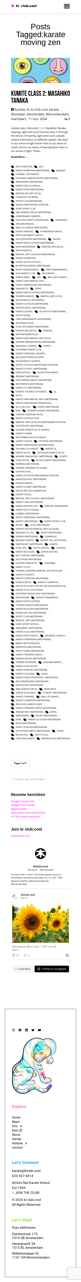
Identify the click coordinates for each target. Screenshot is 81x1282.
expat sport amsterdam (29, 685)
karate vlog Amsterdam (30, 631)
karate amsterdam (26, 521)
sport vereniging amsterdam (33, 517)
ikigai (44, 673)
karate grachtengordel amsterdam (37, 677)
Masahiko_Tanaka (26, 345)
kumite (20, 109)
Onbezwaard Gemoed (28, 216)
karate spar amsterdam (29, 189)
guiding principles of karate (32, 429)
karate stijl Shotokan (53, 540)
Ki (28, 109)
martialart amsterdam (29, 544)
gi (55, 391)
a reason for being (27, 197)
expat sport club (25, 208)
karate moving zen (27, 505)
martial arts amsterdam (30, 620)
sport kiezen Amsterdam (30, 650)
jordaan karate (52, 662)
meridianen (22, 715)
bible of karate (50, 696)
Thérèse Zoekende (26, 662)
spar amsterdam (25, 246)
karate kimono (24, 231)
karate (54, 109)
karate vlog (23, 566)
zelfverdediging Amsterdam (32, 681)
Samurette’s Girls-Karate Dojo (28, 812)
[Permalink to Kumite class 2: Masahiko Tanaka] (40, 82)
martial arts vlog (51, 296)
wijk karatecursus (26, 688)
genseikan (61, 219)
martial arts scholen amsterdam (35, 254)
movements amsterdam (29, 383)
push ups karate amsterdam (32, 326)
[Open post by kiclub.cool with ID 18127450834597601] (40, 922)
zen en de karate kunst (29, 704)
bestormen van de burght (31, 437)
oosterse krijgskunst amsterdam (35, 593)
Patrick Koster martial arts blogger (37, 528)
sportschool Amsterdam (30, 307)
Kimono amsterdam (56, 505)
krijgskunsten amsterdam (31, 658)
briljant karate (24, 540)
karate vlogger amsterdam (44, 719)
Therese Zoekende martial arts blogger (39, 570)
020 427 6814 (22, 1176)
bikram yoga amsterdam (55, 738)
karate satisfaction (27, 418)
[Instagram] (13, 1030)
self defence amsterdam (30, 555)
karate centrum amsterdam (32, 578)
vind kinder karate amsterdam (33, 380)
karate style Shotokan (29, 589)
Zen (41, 166)
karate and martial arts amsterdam (37, 399)
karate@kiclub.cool (26, 1171)
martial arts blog (52, 246)
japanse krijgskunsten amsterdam (35, 341)
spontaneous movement (30, 300)
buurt (19, 524)
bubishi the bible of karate (31, 391)
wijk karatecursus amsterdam (33, 212)
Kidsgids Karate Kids (22, 801)
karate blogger (25, 551)
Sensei (16, 1139)
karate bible (23, 277)
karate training (25, 696)
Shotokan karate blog (50, 452)
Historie (17, 1143)
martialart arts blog (28, 193)
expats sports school (28, 261)
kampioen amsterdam (28, 646)
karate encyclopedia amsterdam (35, 292)
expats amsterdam (48, 406)
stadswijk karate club (28, 349)
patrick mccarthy (26, 330)
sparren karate (25, 296)
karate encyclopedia (28, 185)
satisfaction (23, 471)
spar (18, 719)
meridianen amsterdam (29, 181)
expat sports (23, 372)
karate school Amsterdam (31, 368)
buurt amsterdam (46, 715)
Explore (19, 1106)
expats (47, 345)
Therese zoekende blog (29, 414)
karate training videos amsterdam (36, 707)
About (16, 1135)
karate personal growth (30, 353)
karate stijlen (24, 441)
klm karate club (25, 273)
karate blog (23, 452)
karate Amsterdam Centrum (32, 204)
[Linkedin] (26, 1030)
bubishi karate (24, 483)
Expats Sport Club (54, 521)
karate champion (48, 582)
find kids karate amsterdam (32, 219)
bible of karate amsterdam (31, 227)
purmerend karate (51, 231)
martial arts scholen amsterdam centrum (40, 422)
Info (14, 1126)
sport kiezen (23, 315)
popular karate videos (29, 235)
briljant (60, 170)
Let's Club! (22, 1220)
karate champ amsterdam (31, 486)
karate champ (24, 433)
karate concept (25, 574)
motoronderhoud (27, 334)
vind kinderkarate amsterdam (33, 319)
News (16, 1122)
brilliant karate (57, 277)
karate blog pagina (27, 509)
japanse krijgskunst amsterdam (34, 456)
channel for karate (27, 174)
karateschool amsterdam (31, 479)
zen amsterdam (24, 223)
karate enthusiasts (27, 635)
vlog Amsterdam (40, 524)
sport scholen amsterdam (31, 727)
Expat (38, 288)
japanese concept (55, 635)
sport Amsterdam (51, 532)
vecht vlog (41, 734)
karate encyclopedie (28, 601)
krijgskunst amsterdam (29, 711)
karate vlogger (25, 673)
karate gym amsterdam (29, 502)
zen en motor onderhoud (31, 490)
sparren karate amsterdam (43, 410)
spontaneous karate (28, 361)
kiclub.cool (35, 912)
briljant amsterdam (27, 376)
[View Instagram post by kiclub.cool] (64, 938)
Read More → (19, 157)
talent (57, 239)
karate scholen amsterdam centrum (37, 475)
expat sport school (27, 624)
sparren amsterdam (27, 463)
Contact (17, 1147)
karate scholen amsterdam (32, 303)
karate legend (24, 311)
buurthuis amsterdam (52, 311)
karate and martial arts (30, 280)
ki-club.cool (23, 406)
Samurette (22, 288)
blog (19, 395)
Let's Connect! (25, 1162)
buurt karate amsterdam (50, 460)
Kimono (47, 330)
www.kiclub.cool (20, 836)
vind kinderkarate (56, 269)
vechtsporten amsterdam (31, 239)
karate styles (23, 494)
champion (50, 536)
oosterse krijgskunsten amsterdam (36, 178)
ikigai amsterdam (26, 723)
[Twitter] (32, 1030)
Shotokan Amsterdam (28, 559)
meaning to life (25, 532)
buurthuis (22, 734)
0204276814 (50, 688)
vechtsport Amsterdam (29, 425)
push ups (21, 547)
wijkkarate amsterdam (29, 627)
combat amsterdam (27, 513)
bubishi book (23, 582)
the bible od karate (27, 448)
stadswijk (49, 563)
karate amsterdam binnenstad (33, 402)
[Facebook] (19, 1030)
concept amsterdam (54, 692)
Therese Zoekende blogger (31, 467)
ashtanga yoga (24, 322)
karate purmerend (47, 597)
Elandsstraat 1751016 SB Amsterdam (27, 1236)
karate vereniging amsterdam (33, 639)
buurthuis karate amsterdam (33, 265)
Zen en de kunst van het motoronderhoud (41, 585)
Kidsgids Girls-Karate (23, 805)
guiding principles (26, 563)
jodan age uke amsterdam (31, 612)
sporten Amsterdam (50, 441)
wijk (18, 410)
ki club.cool (39, 109)
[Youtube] (39, 1030)
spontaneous (23, 250)
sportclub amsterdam (29, 200)
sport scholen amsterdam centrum (37, 364)
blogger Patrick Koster (29, 357)
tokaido (61, 547)
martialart (18, 119)
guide (60, 730)
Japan (53, 711)
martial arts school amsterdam (35, 498)
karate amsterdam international (35, 444)
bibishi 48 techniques (28, 643)
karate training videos (29, 654)
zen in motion (24, 166)
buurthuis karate (48, 372)
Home (16, 1117)
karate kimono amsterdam (31, 669)
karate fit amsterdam (28, 387)
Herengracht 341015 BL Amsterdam (27, 1246)
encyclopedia (41, 547)
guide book (22, 460)
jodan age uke (49, 551)
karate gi (50, 448)
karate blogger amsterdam (32, 608)
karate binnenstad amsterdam (33, 284)
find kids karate (25, 738)
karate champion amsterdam (33, 700)
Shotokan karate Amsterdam (33, 730)
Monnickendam (57, 114)
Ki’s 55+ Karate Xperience (25, 816)
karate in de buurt (26, 666)
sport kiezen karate (27, 269)
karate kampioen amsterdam (32, 170)
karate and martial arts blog (33, 338)
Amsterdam (35, 114)
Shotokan (18, 114)
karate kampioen (25, 258)
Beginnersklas (19, 809)
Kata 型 (17, 1130)
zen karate (48, 273)
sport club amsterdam (29, 616)
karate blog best (26, 692)
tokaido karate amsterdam (32, 605)
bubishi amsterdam (27, 536)
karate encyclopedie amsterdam (34, 242)
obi (39, 277)
